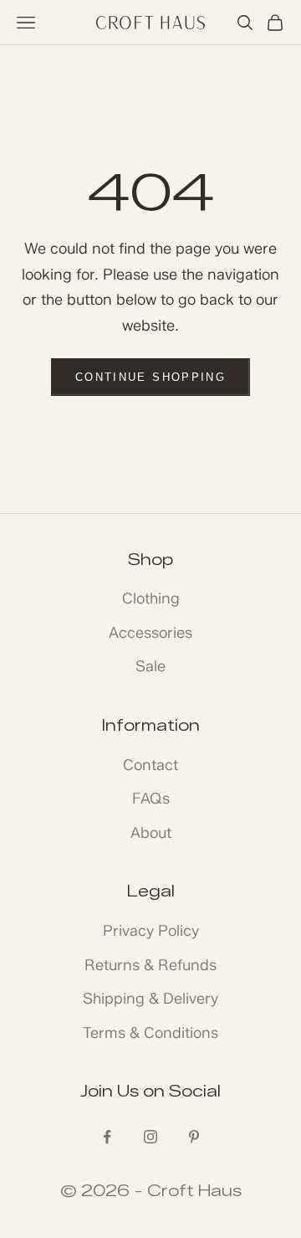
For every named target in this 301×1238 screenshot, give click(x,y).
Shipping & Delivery (150, 998)
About (150, 833)
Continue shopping (150, 377)
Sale (150, 666)
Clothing (151, 598)
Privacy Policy (151, 931)
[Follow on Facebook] (107, 1136)
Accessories (150, 633)
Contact (150, 765)
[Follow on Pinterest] (194, 1136)
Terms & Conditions (150, 1033)
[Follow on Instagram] (150, 1136)
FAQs (151, 798)
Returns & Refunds (150, 965)
